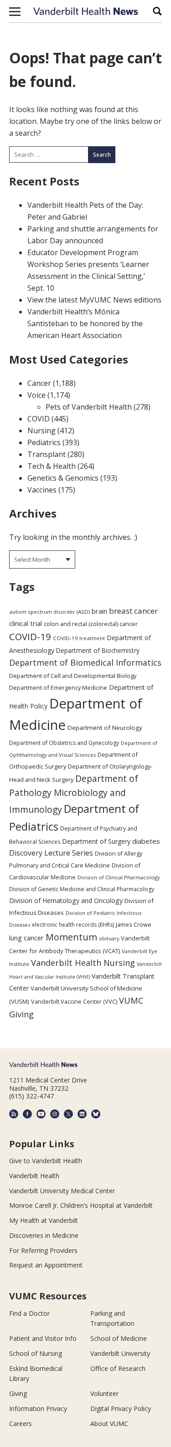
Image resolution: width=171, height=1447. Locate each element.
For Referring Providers (43, 1250)
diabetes (146, 841)
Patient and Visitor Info (43, 1338)
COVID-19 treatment (79, 638)
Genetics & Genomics (62, 478)
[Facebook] (27, 1114)
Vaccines (42, 490)
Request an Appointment (46, 1265)
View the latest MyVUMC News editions (94, 300)
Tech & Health (51, 466)
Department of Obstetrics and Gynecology (64, 743)
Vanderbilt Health (34, 1175)
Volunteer (104, 1393)
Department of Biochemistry (98, 650)
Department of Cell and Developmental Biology (72, 676)
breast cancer (133, 610)
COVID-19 (30, 636)
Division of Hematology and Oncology (66, 900)
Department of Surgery (96, 841)
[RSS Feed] (13, 1114)
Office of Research (117, 1368)
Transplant (46, 454)
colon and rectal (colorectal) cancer (91, 624)
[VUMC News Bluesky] (95, 1114)
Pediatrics (44, 442)
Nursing (41, 431)
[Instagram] (54, 1114)
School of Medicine (118, 1338)
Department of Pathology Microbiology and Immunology (73, 794)
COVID (38, 419)
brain (99, 611)
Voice (36, 395)
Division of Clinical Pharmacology (119, 877)
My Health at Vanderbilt (43, 1220)
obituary (109, 938)
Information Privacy (38, 1408)
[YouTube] (41, 1114)
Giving (18, 1393)
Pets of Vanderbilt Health (89, 407)
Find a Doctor (29, 1313)
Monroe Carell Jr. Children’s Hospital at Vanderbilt (81, 1205)
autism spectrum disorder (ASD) (49, 611)
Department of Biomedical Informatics (85, 662)
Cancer (39, 383)
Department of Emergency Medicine (58, 687)
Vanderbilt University (120, 1353)
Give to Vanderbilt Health (45, 1160)
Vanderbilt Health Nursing (83, 962)
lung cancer (26, 938)
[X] (68, 1114)
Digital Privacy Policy (120, 1408)
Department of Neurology (104, 728)
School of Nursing (35, 1353)
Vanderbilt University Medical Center (62, 1190)
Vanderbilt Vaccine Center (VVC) (74, 1001)
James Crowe (133, 924)
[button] (15, 11)
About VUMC (109, 1423)
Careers (20, 1423)
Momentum (71, 937)
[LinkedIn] (82, 1114)
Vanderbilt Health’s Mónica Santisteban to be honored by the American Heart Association (85, 323)
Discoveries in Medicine (43, 1235)
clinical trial (25, 623)
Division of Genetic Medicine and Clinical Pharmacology (81, 889)
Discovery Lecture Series (51, 853)
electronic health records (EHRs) (73, 925)
